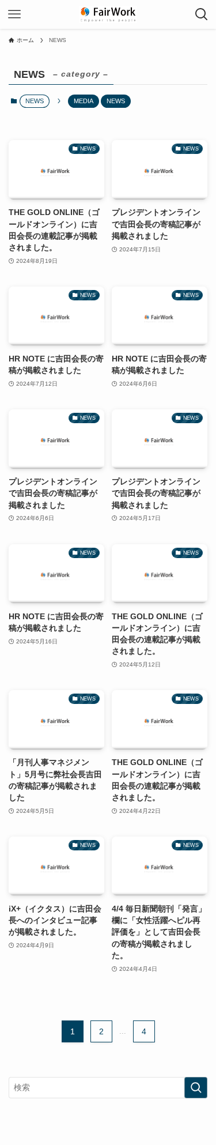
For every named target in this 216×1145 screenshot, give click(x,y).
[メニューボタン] (14, 14)
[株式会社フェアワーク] (108, 14)
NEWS (116, 100)
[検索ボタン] (201, 14)
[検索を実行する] (195, 1087)
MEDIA (83, 100)
